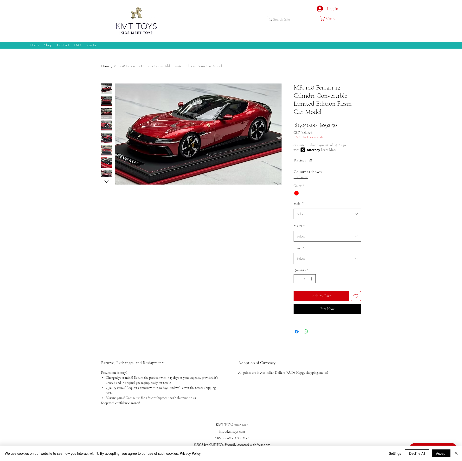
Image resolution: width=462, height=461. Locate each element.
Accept (441, 453)
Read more (301, 177)
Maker (299, 226)
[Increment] (312, 279)
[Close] (456, 453)
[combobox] (327, 214)
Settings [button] (395, 453)
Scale (299, 203)
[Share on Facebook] (297, 331)
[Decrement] (297, 279)
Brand (299, 248)
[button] (330, 18)
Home (105, 66)
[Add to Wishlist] (356, 296)
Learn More (328, 150)
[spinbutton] (304, 279)
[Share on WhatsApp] (306, 331)
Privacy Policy (190, 453)
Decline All (417, 453)
